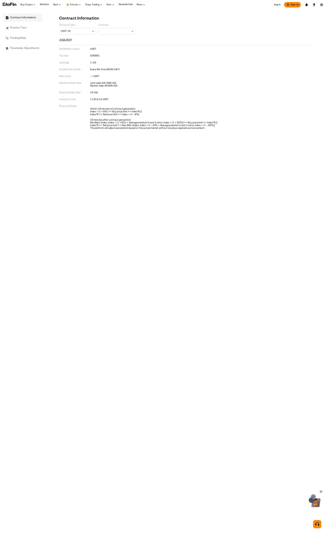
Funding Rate (18, 38)
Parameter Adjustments (24, 48)
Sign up (295, 4)
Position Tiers (18, 27)
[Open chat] (317, 524)
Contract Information (23, 17)
